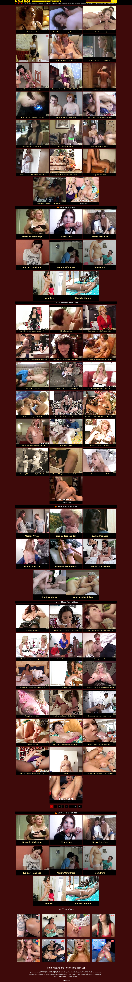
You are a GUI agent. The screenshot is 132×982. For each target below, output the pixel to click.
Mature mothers (63, 3)
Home (35, 1)
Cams (50, 1)
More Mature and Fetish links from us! (66, 967)
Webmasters (66, 980)
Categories (43, 1)
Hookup (57, 1)
